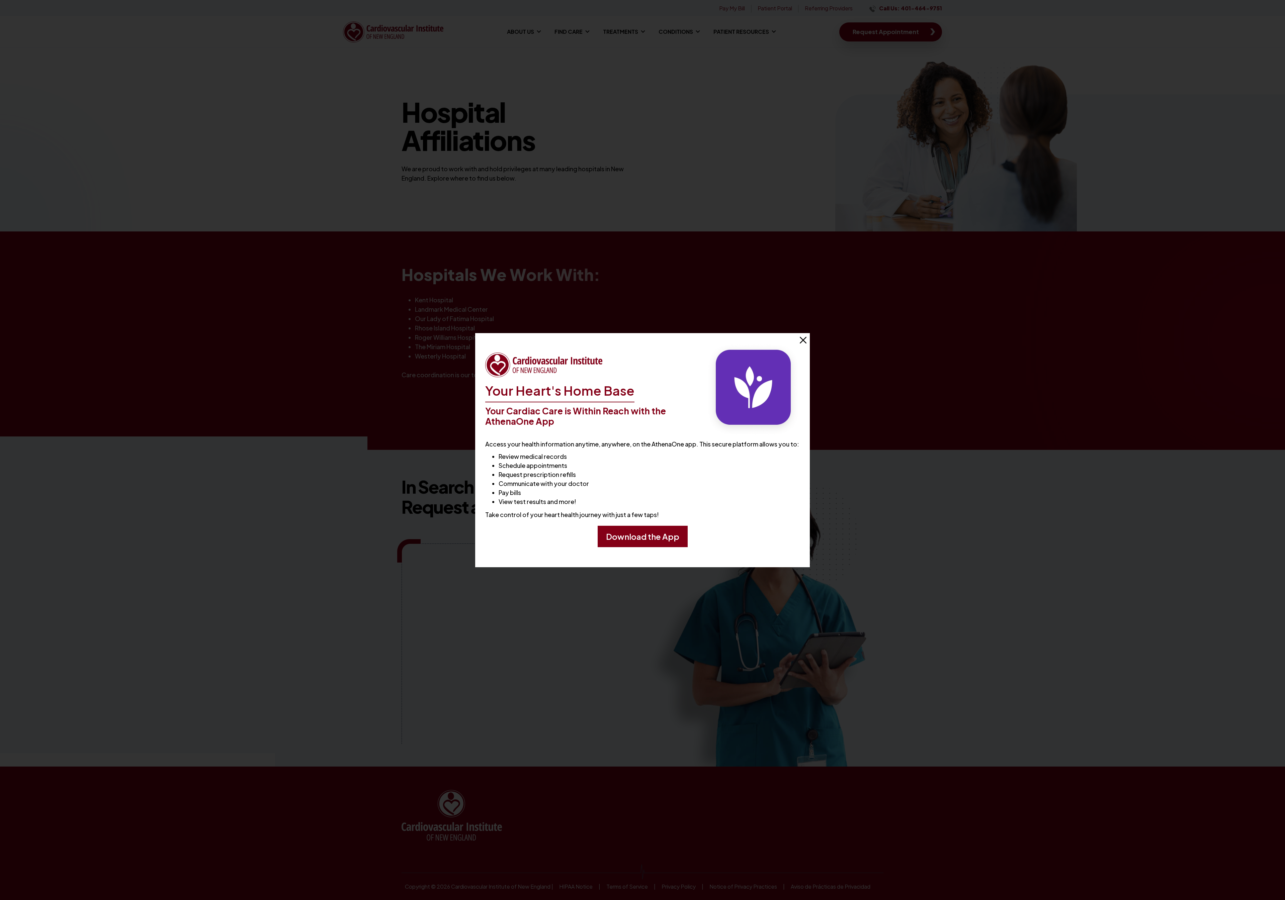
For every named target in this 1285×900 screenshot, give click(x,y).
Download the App (642, 536)
